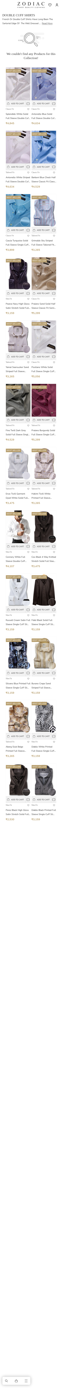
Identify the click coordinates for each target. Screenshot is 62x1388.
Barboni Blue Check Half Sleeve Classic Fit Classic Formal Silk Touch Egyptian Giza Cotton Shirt (43, 180)
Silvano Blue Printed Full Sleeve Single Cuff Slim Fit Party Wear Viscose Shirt (18, 686)
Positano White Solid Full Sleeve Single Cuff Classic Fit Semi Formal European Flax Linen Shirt (43, 369)
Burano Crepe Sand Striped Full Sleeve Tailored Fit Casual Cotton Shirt (41, 686)
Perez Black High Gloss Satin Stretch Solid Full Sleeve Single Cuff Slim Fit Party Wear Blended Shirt (17, 812)
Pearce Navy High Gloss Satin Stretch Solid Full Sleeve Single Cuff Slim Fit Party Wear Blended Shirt (18, 306)
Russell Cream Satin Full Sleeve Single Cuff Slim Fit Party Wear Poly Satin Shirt (18, 622)
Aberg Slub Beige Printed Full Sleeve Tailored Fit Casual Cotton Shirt (15, 749)
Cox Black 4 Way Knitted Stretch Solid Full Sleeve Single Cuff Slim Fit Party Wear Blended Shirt (43, 559)
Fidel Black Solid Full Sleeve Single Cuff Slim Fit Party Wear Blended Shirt (43, 622)
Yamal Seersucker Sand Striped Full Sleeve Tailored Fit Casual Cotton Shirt (17, 369)
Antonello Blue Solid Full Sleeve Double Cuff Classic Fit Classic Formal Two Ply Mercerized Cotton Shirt (43, 116)
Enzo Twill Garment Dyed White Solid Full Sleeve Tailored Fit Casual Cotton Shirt (17, 496)
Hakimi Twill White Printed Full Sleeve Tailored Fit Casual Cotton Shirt (40, 496)
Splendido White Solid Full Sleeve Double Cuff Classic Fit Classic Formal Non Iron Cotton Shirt (18, 116)
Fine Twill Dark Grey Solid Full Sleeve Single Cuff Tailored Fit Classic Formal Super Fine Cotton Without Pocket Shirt (17, 433)
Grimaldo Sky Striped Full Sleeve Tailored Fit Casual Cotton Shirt (42, 243)
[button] (6, 1380)
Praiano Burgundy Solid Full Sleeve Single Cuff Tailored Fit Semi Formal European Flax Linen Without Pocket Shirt (43, 433)
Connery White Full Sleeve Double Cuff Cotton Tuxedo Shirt (16, 559)
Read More (47, 23)
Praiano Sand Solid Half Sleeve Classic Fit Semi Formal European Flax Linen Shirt (43, 306)
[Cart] (16, 1380)
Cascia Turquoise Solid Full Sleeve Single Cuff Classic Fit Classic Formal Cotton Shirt (17, 243)
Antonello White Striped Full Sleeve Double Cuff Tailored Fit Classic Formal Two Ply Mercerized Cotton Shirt (18, 180)
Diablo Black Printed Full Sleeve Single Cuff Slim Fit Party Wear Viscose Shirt (43, 812)
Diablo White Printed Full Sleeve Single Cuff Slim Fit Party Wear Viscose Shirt (42, 749)
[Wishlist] (49, 4)
